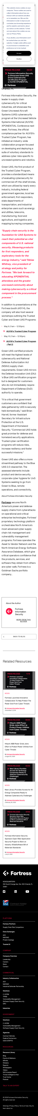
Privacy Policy (14, 1106)
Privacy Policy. (16, 34)
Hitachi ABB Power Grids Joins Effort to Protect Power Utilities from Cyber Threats (19, 747)
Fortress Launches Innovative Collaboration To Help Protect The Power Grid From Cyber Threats (18, 701)
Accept (19, 53)
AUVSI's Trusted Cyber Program (21, 331)
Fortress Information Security (16, 708)
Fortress (6, 503)
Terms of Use (24, 1106)
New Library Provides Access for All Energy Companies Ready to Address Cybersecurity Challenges (19, 793)
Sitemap (6, 1106)
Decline (19, 59)
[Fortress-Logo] (17, 873)
